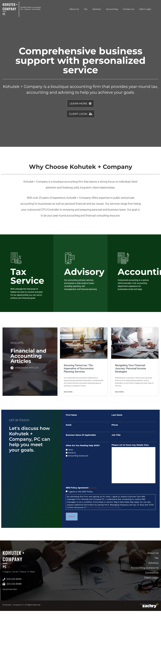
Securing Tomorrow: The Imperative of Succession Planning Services (79, 368)
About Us (74, 9)
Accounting (112, 9)
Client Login (145, 9)
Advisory (96, 9)
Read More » (68, 392)
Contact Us (128, 9)
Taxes (70, 450)
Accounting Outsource (78, 456)
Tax (85, 9)
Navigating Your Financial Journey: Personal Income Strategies (130, 368)
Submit (71, 516)
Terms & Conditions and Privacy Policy (103, 507)
